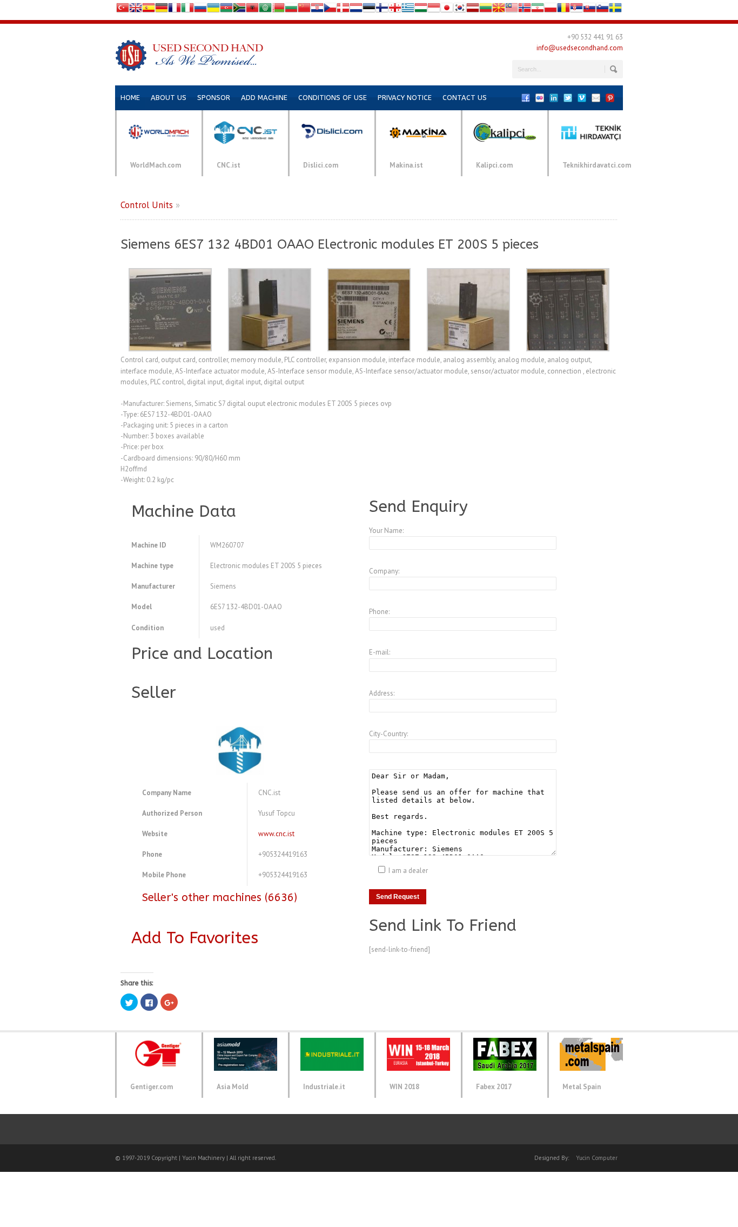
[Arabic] (265, 10)
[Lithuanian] (485, 10)
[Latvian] (472, 10)
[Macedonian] (498, 10)
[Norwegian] (524, 10)
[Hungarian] (420, 10)
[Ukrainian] (213, 10)
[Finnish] (381, 10)
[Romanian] (563, 10)
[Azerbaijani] (226, 10)
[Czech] (330, 10)
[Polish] (550, 10)
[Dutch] (356, 10)
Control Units (146, 205)
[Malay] (511, 10)
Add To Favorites (194, 938)
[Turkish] (122, 10)
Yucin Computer (597, 1158)
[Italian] (187, 10)
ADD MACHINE (264, 98)
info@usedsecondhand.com (579, 47)
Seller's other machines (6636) (219, 897)
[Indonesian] (433, 10)
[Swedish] (615, 10)
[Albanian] (252, 10)
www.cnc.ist (276, 833)
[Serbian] (576, 10)
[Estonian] (369, 10)
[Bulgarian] (291, 10)
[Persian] (537, 10)
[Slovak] (589, 10)
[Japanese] (446, 10)
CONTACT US (464, 98)
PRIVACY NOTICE (405, 98)
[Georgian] (394, 10)
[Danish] (343, 10)
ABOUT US (168, 98)
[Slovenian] (602, 10)
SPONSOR (213, 98)
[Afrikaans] (239, 10)
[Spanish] (148, 10)
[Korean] (459, 10)
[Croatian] (317, 10)
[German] (161, 10)
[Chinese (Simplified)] (304, 10)
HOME (130, 98)
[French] (174, 10)
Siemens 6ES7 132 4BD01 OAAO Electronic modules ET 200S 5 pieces (329, 244)
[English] (135, 10)
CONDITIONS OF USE (332, 98)
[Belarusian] (278, 10)
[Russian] (200, 10)
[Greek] (407, 10)
